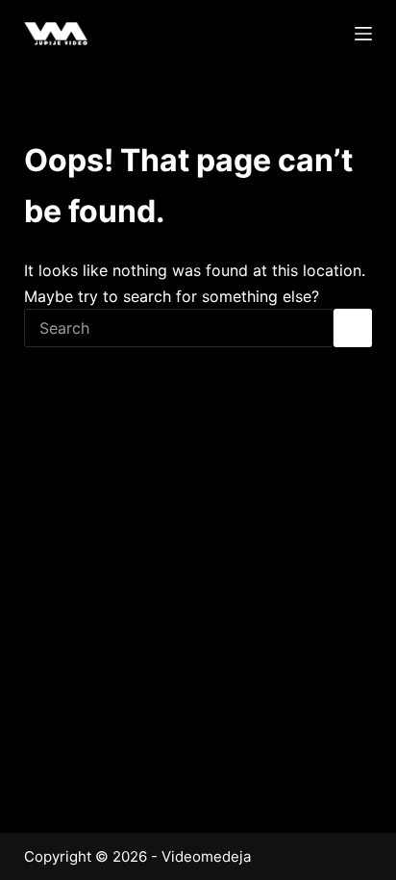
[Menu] (363, 33)
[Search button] (353, 328)
